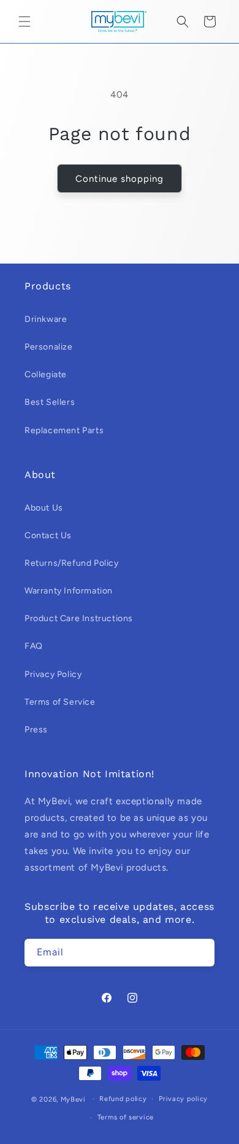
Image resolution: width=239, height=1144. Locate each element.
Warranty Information (69, 591)
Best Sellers (50, 402)
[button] (24, 21)
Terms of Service (60, 702)
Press (36, 729)
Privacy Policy (53, 674)
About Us (44, 508)
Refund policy (122, 1099)
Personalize (49, 347)
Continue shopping (119, 178)
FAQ (34, 646)
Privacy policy (183, 1099)
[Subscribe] (201, 952)
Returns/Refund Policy (72, 563)
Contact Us (48, 535)
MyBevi (73, 1099)
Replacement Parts (64, 430)
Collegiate (46, 374)
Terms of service (125, 1117)
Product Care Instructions (79, 618)
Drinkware (46, 319)
